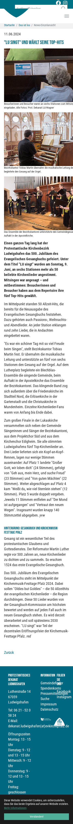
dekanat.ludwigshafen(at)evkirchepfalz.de (38, 726)
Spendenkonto (51, 688)
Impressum (49, 704)
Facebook (64, 692)
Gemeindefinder (52, 683)
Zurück (9, 653)
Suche (45, 699)
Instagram (64, 697)
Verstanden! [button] (36, 816)
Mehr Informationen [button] (15, 808)
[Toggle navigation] (66, 16)
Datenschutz (49, 709)
